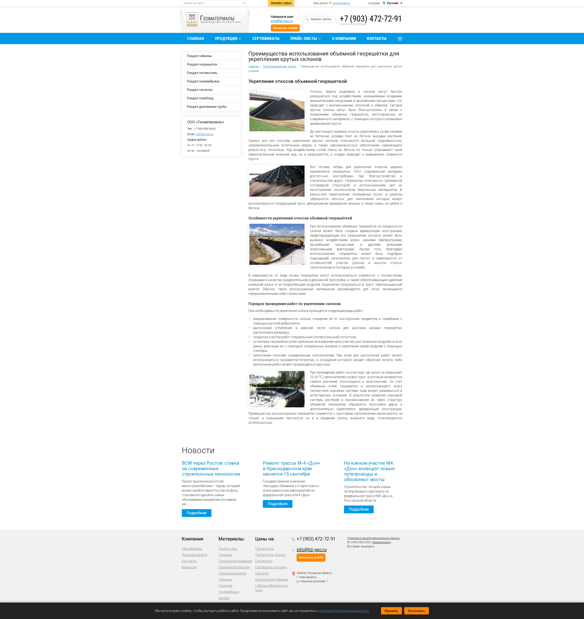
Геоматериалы (381, 542)
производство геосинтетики (220, 18)
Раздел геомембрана (203, 81)
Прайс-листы (303, 38)
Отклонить (416, 611)
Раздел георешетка (202, 64)
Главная (195, 38)
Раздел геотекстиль (202, 73)
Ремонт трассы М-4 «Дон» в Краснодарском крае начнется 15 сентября (291, 468)
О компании (344, 38)
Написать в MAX (285, 28)
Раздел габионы (199, 56)
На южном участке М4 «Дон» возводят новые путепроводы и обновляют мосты (369, 471)
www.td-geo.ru (341, 3)
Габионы (225, 579)
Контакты (376, 38)
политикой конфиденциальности (344, 611)
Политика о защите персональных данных (373, 538)
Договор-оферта (194, 555)
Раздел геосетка (199, 90)
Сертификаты (265, 38)
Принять (391, 611)
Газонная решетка (232, 573)
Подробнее (196, 513)
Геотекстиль (228, 549)
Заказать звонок (320, 19)
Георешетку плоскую (271, 567)
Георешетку (264, 561)
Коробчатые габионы (271, 579)
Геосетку (262, 573)
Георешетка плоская (234, 567)
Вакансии (189, 567)
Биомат (224, 598)
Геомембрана (229, 592)
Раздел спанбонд (200, 98)
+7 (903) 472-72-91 (371, 19)
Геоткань (225, 555)
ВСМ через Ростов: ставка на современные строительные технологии (211, 468)
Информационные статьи (279, 66)
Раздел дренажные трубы (207, 106)
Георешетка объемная (235, 561)
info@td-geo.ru (282, 21)
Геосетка (225, 585)
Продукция (226, 38)
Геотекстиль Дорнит (270, 555)
